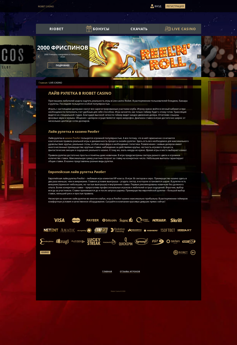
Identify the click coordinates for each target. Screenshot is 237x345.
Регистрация (175, 6)
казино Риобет (73, 138)
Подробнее (63, 67)
